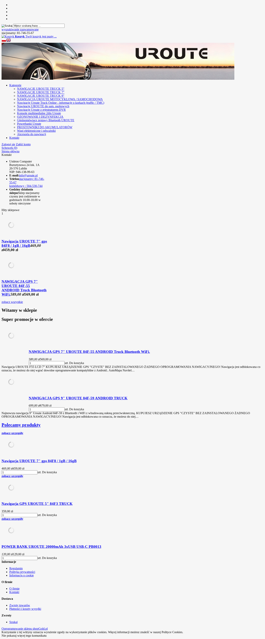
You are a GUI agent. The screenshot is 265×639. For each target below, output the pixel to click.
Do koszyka (76, 363)
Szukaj (13, 622)
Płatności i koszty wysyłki (25, 608)
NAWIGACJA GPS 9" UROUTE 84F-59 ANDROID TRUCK (78, 398)
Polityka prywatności (22, 572)
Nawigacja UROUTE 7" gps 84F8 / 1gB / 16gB (24, 243)
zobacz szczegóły (12, 433)
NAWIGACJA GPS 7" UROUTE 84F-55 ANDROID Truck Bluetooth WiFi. (24, 287)
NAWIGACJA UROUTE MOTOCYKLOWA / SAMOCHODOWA (60, 99)
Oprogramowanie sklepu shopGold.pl (25, 628)
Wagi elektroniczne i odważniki (36, 130)
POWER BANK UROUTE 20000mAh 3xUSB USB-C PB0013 (51, 547)
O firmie (14, 588)
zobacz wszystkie (12, 302)
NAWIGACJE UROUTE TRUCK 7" (40, 92)
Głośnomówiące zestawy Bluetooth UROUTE (45, 120)
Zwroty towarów (19, 605)
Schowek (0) (9, 147)
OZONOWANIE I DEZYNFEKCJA (40, 116)
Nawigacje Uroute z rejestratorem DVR (41, 109)
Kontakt (14, 137)
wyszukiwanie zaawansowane (20, 29)
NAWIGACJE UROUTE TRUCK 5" (40, 88)
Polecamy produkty (21, 424)
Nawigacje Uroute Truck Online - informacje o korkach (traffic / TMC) (60, 102)
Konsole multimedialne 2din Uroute (39, 113)
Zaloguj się (8, 144)
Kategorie (15, 85)
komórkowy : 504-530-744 (25, 186)
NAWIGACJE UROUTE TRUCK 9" (40, 95)
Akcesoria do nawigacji (31, 134)
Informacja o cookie (21, 575)
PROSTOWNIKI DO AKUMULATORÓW (44, 127)
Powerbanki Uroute (29, 123)
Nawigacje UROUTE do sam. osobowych (43, 106)
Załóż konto (23, 144)
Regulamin (16, 568)
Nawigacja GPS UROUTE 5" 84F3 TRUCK (37, 504)
